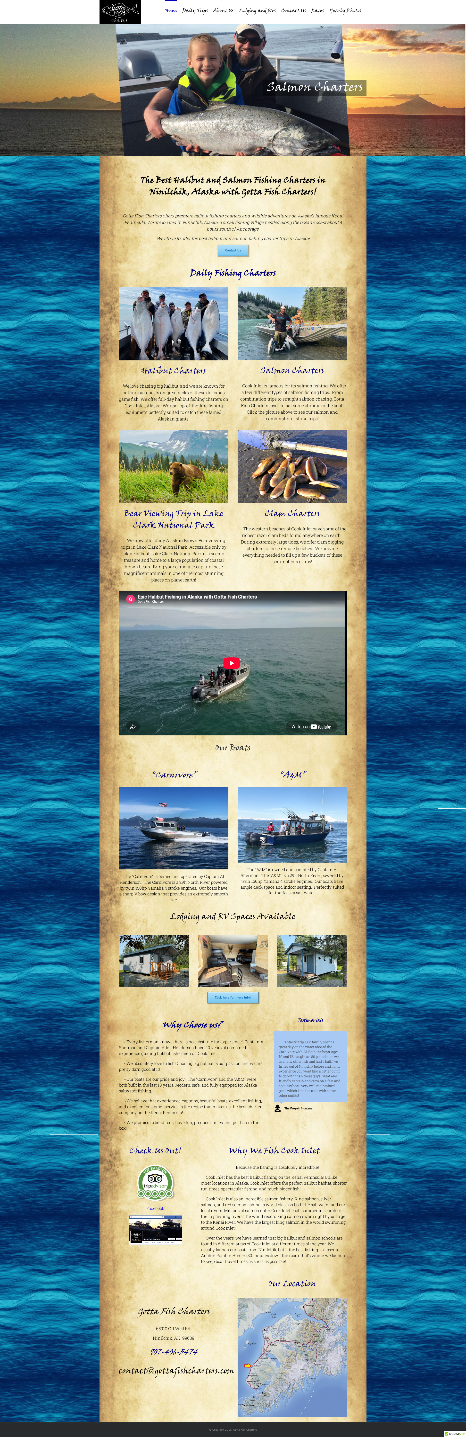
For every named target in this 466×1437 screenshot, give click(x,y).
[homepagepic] (173, 288)
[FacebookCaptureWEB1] (155, 1217)
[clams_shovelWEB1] (292, 431)
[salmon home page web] (292, 288)
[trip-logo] (155, 1166)
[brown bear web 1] (173, 431)
